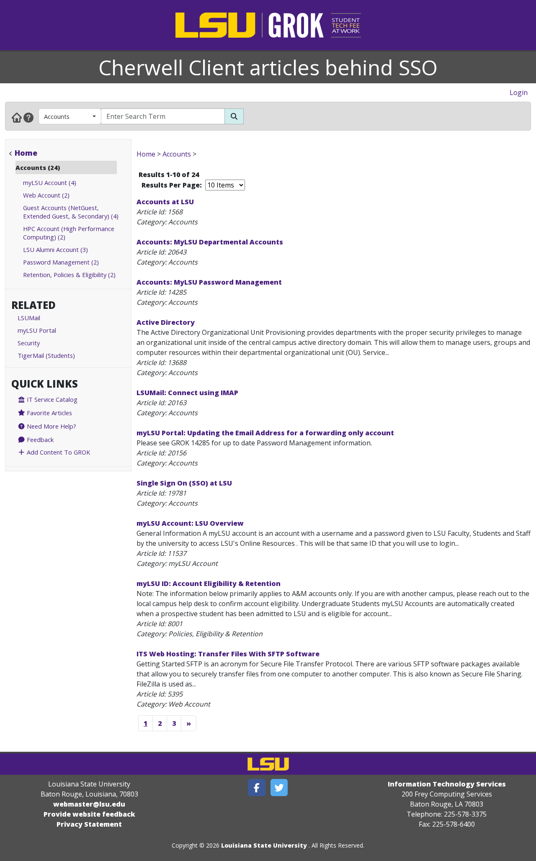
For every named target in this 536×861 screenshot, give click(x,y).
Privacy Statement (89, 824)
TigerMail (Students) (46, 355)
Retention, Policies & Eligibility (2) (69, 274)
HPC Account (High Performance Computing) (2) (68, 232)
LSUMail (29, 318)
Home (26, 153)
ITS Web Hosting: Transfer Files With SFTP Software (228, 653)
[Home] (17, 117)
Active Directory (166, 322)
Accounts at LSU (165, 201)
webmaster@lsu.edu (89, 804)
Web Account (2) (46, 195)
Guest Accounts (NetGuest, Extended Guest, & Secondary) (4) (71, 211)
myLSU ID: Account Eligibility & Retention (209, 583)
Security (29, 343)
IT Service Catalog (51, 399)
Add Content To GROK (57, 452)
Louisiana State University (264, 845)
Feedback (39, 439)
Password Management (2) (61, 262)
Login (519, 92)
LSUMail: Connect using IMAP (187, 392)
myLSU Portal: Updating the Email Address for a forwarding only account (265, 432)
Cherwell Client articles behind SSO (268, 67)
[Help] (28, 117)
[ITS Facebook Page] (256, 787)
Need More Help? (50, 426)
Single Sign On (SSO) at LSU (184, 483)
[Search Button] (234, 116)
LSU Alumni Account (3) (55, 249)
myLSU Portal (37, 330)
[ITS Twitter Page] (279, 787)
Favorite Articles (48, 413)
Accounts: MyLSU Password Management (209, 282)
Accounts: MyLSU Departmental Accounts (210, 242)
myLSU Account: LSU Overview (190, 523)
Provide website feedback (89, 814)
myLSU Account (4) (49, 182)
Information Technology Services (447, 784)
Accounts (57, 116)
